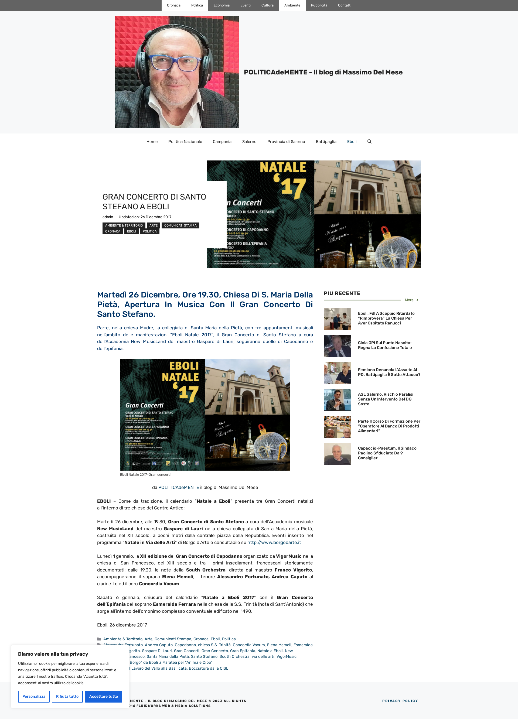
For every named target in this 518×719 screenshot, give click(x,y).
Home (152, 141)
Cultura (267, 5)
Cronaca (173, 5)
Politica (197, 5)
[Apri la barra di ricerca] (369, 141)
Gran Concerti (186, 650)
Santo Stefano (204, 656)
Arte (153, 225)
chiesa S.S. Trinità (214, 644)
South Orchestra (235, 656)
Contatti (344, 5)
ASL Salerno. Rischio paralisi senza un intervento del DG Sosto (385, 399)
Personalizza (33, 696)
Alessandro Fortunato (123, 644)
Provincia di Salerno (286, 141)
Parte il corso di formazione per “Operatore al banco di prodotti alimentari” (389, 426)
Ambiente (292, 5)
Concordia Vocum (249, 644)
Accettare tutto (103, 696)
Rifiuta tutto (67, 696)
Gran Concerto (215, 650)
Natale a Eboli (270, 650)
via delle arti (263, 656)
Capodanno (185, 644)
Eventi (245, 5)
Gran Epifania (242, 650)
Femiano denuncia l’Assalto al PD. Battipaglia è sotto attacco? (389, 372)
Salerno (249, 141)
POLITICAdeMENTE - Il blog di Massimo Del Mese (323, 72)
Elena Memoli (279, 644)
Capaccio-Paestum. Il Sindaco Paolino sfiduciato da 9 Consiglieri (387, 453)
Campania (222, 141)
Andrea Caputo (159, 644)
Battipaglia (326, 141)
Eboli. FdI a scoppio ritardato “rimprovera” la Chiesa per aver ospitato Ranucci (386, 318)
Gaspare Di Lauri (157, 650)
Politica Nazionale (185, 141)
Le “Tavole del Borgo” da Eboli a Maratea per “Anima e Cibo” (158, 662)
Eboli (352, 141)
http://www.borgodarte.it (274, 542)
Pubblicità (319, 5)
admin (108, 217)
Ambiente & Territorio (124, 225)
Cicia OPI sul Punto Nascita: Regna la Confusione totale (385, 345)
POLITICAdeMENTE (178, 487)
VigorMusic (287, 656)
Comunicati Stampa (180, 225)
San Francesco (131, 656)
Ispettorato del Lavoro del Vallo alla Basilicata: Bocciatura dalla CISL (165, 668)
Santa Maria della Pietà (168, 656)
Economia (222, 5)
